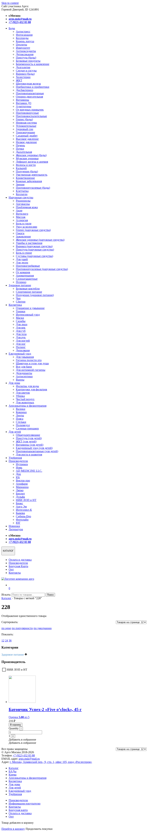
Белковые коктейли (28, 288)
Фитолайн (22, 519)
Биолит (20, 493)
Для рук (21, 337)
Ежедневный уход (20, 353)
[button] (22, 739)
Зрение (20, 184)
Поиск (50, 594)
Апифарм (22, 483)
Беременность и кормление (32, 64)
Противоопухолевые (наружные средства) (42, 269)
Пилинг (21, 347)
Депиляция (23, 350)
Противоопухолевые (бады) (33, 187)
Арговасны (23, 204)
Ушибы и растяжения (29, 243)
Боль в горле (23, 223)
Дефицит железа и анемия (32, 161)
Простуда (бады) (26, 57)
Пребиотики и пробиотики (32, 86)
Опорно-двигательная (29, 96)
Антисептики (24, 376)
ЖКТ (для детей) (26, 441)
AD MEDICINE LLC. (29, 470)
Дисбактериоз (24, 90)
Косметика (15, 304)
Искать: (6, 594)
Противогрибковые (28, 265)
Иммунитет (23, 47)
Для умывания (25, 356)
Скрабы (20, 321)
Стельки (21, 422)
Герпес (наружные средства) (33, 230)
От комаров (23, 272)
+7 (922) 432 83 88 (24, 755)
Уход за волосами (26, 226)
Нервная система (26, 122)
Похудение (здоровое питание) (35, 295)
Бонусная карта (18, 810)
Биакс (19, 503)
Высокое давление (27, 138)
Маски (20, 317)
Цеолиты (21, 44)
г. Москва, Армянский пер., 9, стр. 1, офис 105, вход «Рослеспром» (51, 761)
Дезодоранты (24, 373)
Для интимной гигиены (30, 369)
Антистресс (23, 31)
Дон (18, 474)
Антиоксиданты (26, 51)
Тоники (20, 311)
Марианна (22, 487)
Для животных (25, 402)
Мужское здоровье (27, 158)
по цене (6, 628)
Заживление (23, 236)
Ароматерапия (25, 275)
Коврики (21, 412)
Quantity (14, 728)
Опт (11, 569)
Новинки (14, 526)
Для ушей (22, 259)
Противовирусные (27, 112)
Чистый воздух (25, 399)
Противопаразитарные (30, 93)
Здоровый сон (24, 129)
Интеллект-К (24, 509)
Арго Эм (21, 506)
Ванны (20, 379)
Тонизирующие (25, 132)
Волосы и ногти (26, 164)
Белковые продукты (28, 60)
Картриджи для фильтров (31, 389)
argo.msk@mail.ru (29, 758)
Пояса (19, 418)
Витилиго (22, 213)
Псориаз (21, 282)
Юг (18, 477)
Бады (12, 28)
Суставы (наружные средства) (34, 256)
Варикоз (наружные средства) (34, 246)
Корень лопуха (25, 41)
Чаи (18, 298)
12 (2, 640)
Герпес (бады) (24, 119)
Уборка (20, 395)
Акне (19, 210)
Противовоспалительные (31, 116)
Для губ (20, 330)
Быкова (20, 513)
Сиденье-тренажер (27, 428)
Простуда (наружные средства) (35, 249)
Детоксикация (24, 54)
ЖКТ (19, 80)
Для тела (21, 334)
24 (6, 640)
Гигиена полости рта (29, 360)
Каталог (6, 598)
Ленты (20, 415)
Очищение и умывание (30, 308)
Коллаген (21, 194)
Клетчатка (22, 191)
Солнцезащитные (27, 278)
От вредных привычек (30, 109)
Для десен (22, 262)
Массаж (20, 217)
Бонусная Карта (18, 566)
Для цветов (23, 392)
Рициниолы (23, 200)
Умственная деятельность (31, 174)
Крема (12, 774)
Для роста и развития (29, 454)
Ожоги (20, 233)
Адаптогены (23, 106)
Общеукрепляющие (28, 435)
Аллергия (22, 220)
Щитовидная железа (28, 83)
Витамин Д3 (23, 103)
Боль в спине (24, 252)
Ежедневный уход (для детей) (34, 448)
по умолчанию (43, 628)
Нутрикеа (22, 464)
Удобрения (15, 457)
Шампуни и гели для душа (32, 363)
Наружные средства (21, 197)
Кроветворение (25, 177)
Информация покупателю (24, 803)
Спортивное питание (29, 291)
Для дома (14, 382)
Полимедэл (23, 425)
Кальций (21, 168)
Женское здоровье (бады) (31, 155)
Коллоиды (22, 38)
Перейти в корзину (13, 828)
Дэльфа (20, 496)
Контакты (15, 572)
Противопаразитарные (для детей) (37, 451)
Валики (20, 408)
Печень (20, 145)
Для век (20, 327)
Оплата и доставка (20, 559)
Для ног (21, 343)
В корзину (15, 724)
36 (10, 640)
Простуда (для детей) (29, 438)
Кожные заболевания (29, 181)
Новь (19, 467)
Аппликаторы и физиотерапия (27, 405)
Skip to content (10, 3)
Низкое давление (26, 142)
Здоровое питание (20, 285)
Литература (16, 529)
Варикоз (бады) (25, 73)
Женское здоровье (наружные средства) (40, 239)
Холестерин (23, 77)
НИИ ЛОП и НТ (26, 500)
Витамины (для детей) (29, 444)
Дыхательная (24, 151)
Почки (20, 148)
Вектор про (23, 480)
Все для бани (24, 366)
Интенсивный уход (28, 314)
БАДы (12, 771)
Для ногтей (23, 340)
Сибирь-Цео (23, 516)
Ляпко (19, 490)
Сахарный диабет (27, 135)
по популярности (22, 628)
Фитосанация (24, 34)
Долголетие (23, 67)
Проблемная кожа (27, 207)
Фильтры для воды (27, 386)
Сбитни (20, 301)
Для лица (21, 324)
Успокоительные (26, 125)
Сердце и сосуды (26, 70)
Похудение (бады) (27, 171)
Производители (18, 461)
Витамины (22, 99)
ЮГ (18, 522)
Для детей (15, 431)
